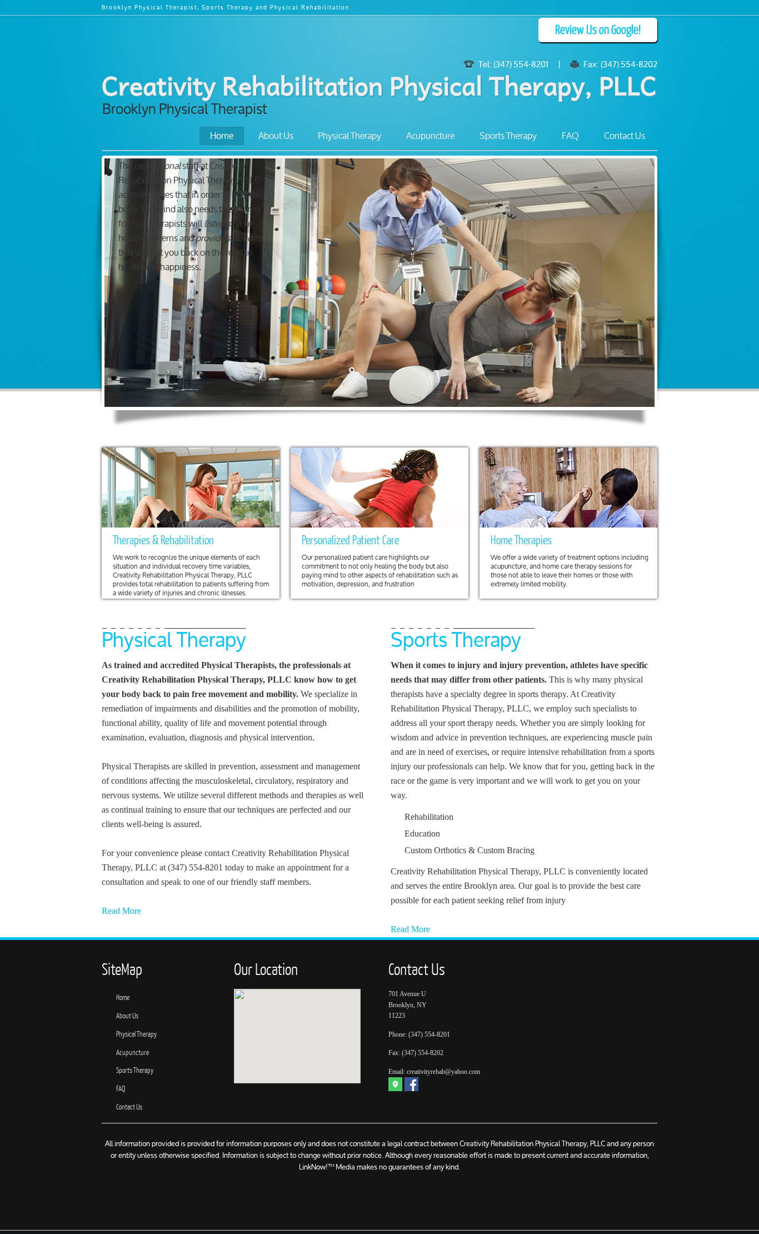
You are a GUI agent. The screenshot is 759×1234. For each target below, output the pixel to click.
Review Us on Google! (598, 30)
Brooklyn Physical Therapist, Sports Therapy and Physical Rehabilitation (225, 8)
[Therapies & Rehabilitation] (190, 487)
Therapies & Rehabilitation (163, 540)
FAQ (570, 136)
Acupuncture (430, 136)
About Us (275, 136)
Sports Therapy (508, 136)
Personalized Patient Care (350, 540)
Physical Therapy (349, 136)
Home (221, 136)
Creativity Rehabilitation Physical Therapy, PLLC (379, 84)
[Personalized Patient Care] (379, 487)
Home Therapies (521, 540)
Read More (121, 910)
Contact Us (624, 136)
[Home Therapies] (568, 487)
